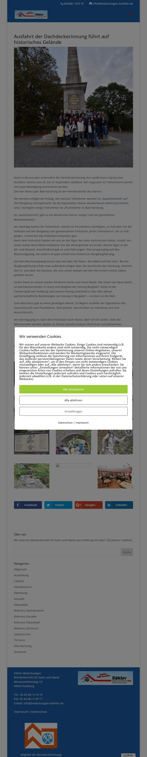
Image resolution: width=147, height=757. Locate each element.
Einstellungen (73, 411)
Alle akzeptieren (73, 389)
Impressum (82, 422)
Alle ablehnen (73, 400)
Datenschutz (65, 422)
